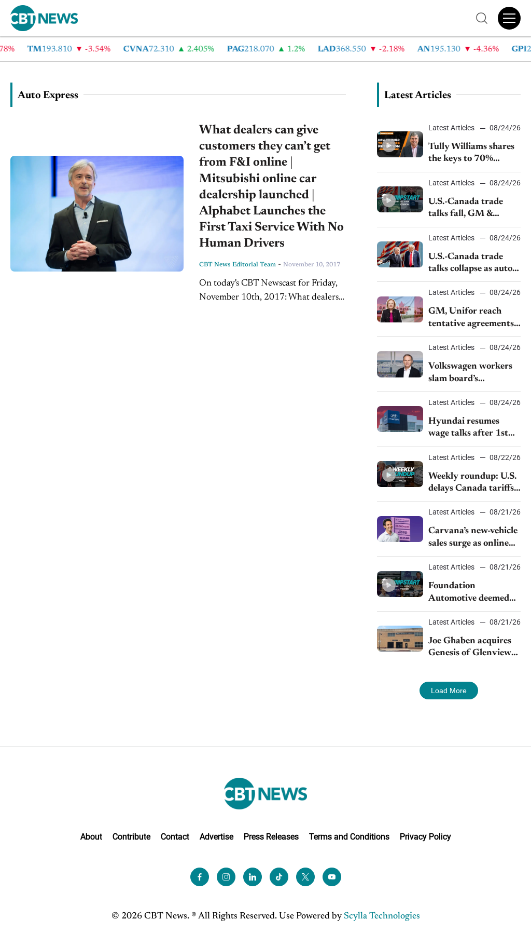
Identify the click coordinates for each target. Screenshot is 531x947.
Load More (449, 690)
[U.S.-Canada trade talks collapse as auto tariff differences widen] (400, 254)
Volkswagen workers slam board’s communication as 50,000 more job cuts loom (471, 373)
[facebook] (199, 877)
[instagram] (226, 877)
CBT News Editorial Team (237, 265)
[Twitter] (305, 877)
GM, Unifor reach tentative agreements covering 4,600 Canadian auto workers (471, 318)
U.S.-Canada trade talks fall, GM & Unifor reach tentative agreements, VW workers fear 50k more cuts (474, 209)
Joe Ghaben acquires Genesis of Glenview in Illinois (469, 648)
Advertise (216, 837)
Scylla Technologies (382, 916)
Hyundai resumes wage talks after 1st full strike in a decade (471, 428)
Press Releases (271, 837)
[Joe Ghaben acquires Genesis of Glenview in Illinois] (400, 639)
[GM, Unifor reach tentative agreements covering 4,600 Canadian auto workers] (400, 309)
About (91, 837)
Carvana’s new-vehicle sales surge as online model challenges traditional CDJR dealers (473, 538)
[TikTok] (279, 877)
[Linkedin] (252, 877)
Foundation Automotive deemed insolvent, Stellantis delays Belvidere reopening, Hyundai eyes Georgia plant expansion (469, 593)
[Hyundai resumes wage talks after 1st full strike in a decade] (400, 419)
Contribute (131, 837)
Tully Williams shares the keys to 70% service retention (471, 154)
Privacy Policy (425, 837)
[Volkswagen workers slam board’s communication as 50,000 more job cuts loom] (400, 364)
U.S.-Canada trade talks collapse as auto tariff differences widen (470, 264)
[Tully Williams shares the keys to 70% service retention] (400, 144)
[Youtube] (332, 877)
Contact (175, 837)
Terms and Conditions (349, 837)
